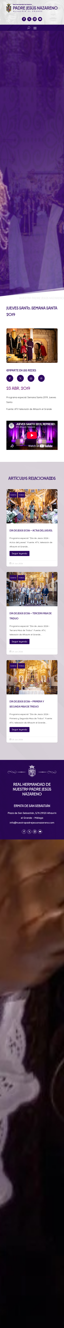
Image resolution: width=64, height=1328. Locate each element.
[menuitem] (9, 378)
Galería (13, 495)
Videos (21, 495)
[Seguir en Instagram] (35, 19)
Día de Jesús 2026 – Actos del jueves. (32, 528)
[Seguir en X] (29, 19)
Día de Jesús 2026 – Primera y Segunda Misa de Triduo (32, 701)
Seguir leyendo (19, 553)
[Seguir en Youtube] (40, 19)
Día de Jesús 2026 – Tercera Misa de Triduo (32, 613)
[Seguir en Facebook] (24, 19)
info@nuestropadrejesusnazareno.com (32, 822)
